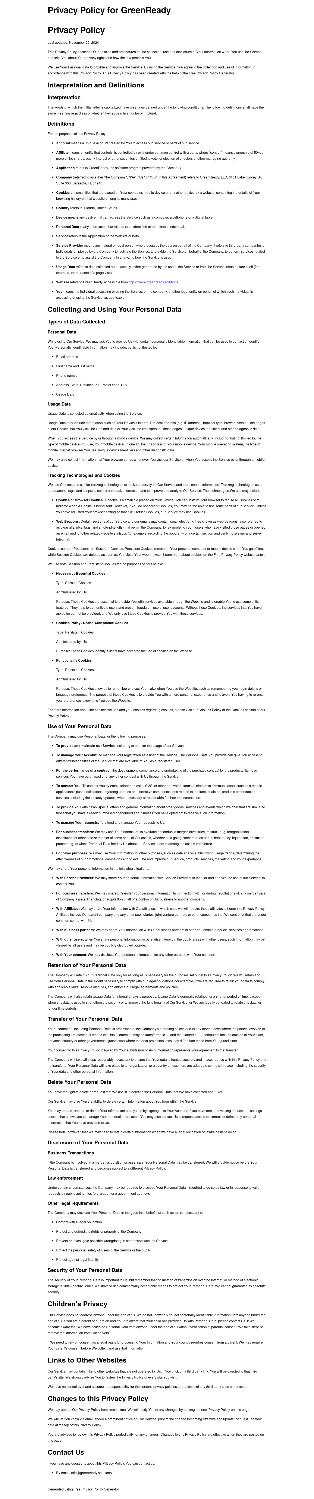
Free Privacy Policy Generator (211, 73)
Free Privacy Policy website (234, 554)
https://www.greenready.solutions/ (154, 282)
